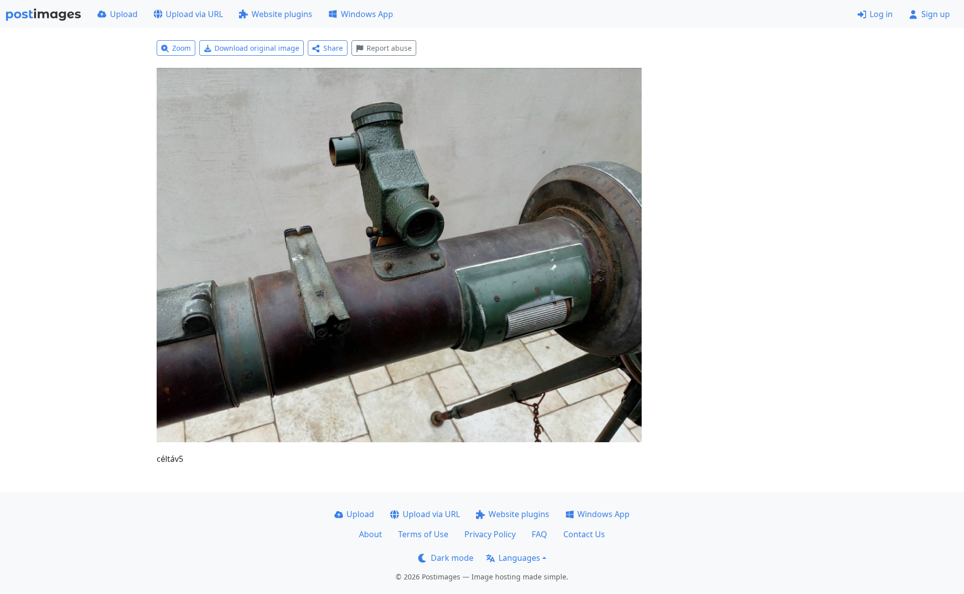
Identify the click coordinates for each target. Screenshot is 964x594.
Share (333, 48)
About (370, 534)
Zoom (181, 48)
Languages (519, 557)
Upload (124, 14)
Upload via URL (194, 14)
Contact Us (584, 534)
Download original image (256, 48)
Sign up (935, 14)
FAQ (539, 534)
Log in (881, 14)
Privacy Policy (490, 534)
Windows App (367, 14)
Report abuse (389, 48)
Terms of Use (423, 534)
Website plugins (282, 14)
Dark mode (452, 557)
